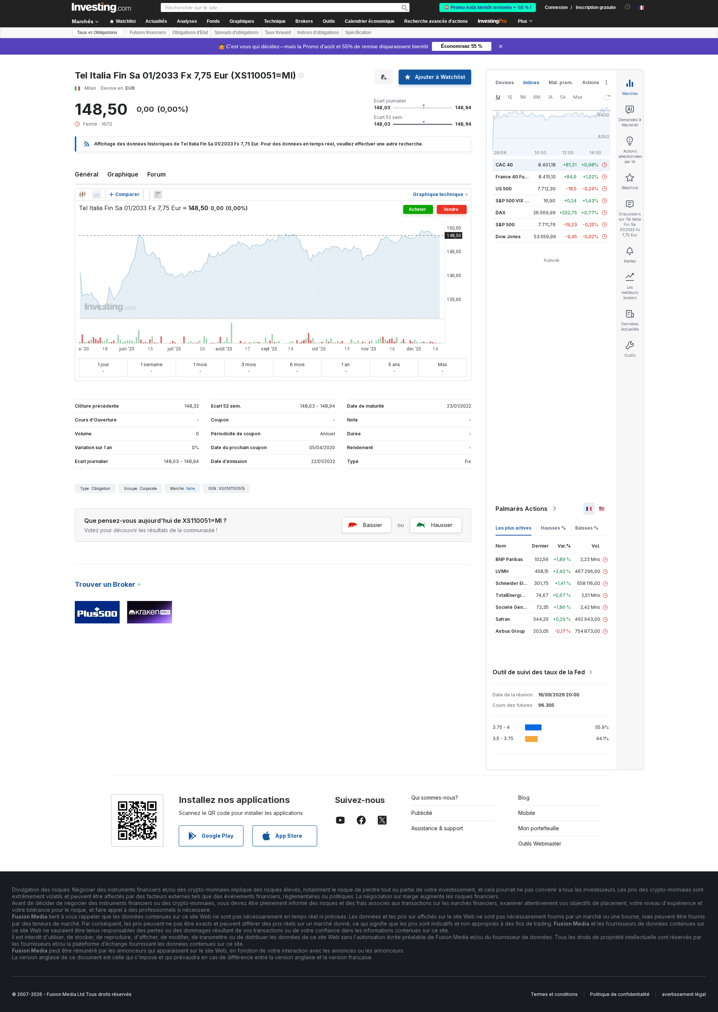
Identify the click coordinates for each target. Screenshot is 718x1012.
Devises (504, 82)
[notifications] (627, 6)
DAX (500, 212)
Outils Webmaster (539, 843)
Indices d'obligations (318, 32)
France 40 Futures (515, 177)
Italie (190, 488)
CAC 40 (504, 165)
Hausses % (553, 528)
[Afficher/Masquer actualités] (158, 194)
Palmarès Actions (521, 508)
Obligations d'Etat (190, 32)
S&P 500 (505, 224)
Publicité (421, 813)
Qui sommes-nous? (434, 797)
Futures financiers (148, 32)
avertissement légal (684, 994)
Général (86, 174)
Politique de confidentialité (620, 994)
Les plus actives (513, 528)
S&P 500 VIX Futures (518, 200)
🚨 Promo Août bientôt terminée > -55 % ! (487, 7)
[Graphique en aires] (96, 194)
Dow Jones (508, 236)
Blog (524, 797)
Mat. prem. (561, 82)
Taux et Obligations (97, 32)
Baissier (372, 525)
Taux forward (278, 32)
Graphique (122, 174)
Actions (590, 82)
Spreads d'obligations (236, 32)
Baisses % (586, 528)
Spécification (358, 32)
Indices (531, 82)
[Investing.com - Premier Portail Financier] (101, 7)
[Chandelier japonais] (82, 194)
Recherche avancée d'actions (436, 21)
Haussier (441, 525)
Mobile (526, 813)
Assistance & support (437, 828)
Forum (156, 174)
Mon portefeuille (538, 828)
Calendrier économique (370, 21)
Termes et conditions (554, 994)
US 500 (503, 188)
